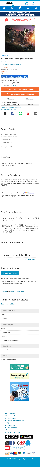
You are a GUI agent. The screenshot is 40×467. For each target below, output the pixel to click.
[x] (7, 443)
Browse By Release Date (9, 359)
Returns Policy (10, 425)
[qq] (28, 443)
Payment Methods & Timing (8, 109)
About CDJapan (10, 418)
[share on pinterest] (28, 112)
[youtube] (7, 448)
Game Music (5, 62)
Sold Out (13, 85)
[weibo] (22, 443)
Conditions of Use (11, 416)
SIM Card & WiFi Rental (13, 432)
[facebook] (11, 443)
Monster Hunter (6, 350)
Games (12, 291)
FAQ (7, 423)
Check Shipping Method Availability (11, 107)
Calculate (30, 104)
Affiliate (8, 430)
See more (31, 259)
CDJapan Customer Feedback (15, 420)
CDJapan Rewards (11, 427)
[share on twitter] (5, 112)
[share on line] (20, 112)
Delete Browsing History (8, 304)
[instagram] (16, 443)
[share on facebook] (13, 112)
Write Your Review (10, 273)
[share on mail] (35, 112)
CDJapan (4, 291)
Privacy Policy (10, 413)
